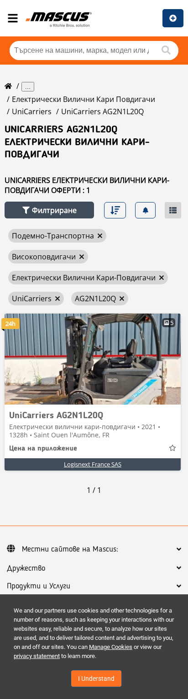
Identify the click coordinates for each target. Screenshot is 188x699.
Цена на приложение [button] (43, 448)
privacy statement (37, 656)
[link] (93, 359)
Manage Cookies (110, 646)
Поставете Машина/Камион (172, 18)
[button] (49, 210)
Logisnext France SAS (92, 464)
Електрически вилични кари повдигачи (83, 99)
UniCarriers (32, 111)
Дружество (26, 568)
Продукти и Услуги (38, 586)
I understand (96, 678)
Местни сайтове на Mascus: (70, 549)
